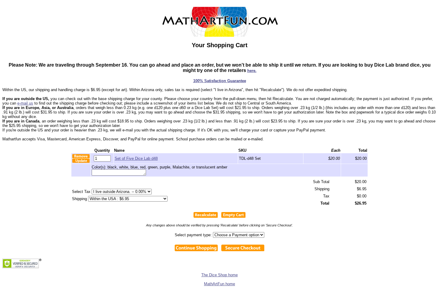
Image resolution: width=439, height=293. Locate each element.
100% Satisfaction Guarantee (219, 81)
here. (252, 70)
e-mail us (25, 103)
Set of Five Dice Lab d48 (136, 158)
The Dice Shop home (219, 275)
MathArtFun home (219, 284)
